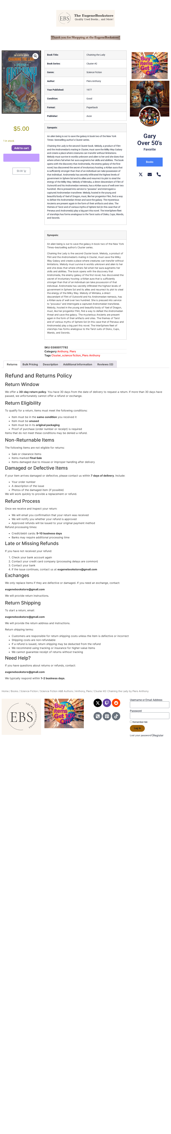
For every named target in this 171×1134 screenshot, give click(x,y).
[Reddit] (116, 703)
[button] (35, 56)
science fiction (71, 355)
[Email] (150, 174)
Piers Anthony (91, 355)
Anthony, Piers (66, 351)
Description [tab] (50, 364)
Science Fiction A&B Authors (56, 691)
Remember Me (139, 722)
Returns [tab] (12, 364)
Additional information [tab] (77, 364)
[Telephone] (159, 174)
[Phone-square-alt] (98, 716)
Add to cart (21, 148)
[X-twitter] (98, 703)
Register (158, 735)
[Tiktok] (116, 716)
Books (14, 691)
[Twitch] (107, 703)
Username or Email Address (146, 700)
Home (5, 691)
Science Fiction (29, 691)
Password (136, 711)
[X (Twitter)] (141, 174)
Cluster (56, 355)
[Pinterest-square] (107, 716)
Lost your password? (141, 735)
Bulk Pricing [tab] (30, 364)
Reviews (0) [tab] (105, 364)
